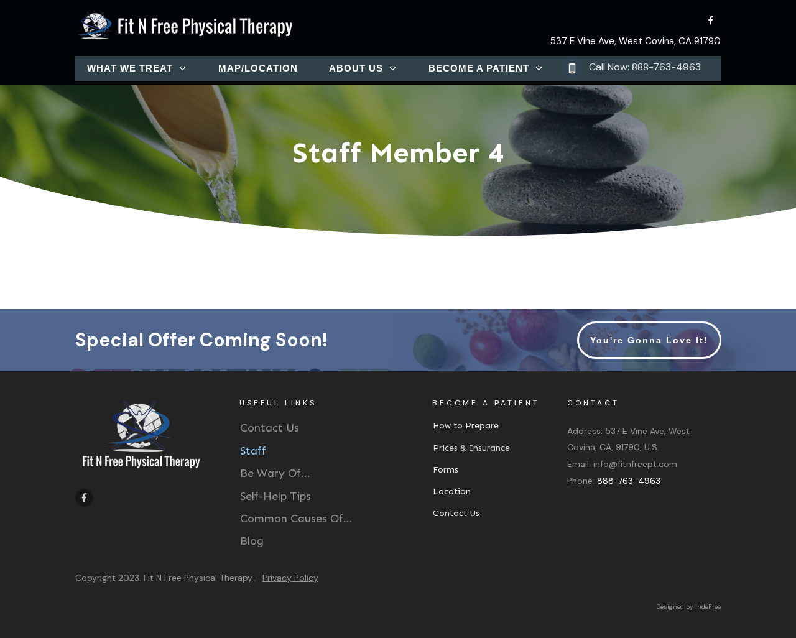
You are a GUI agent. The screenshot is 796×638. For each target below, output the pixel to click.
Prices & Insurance (471, 448)
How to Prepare (466, 425)
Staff (253, 451)
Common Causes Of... (296, 518)
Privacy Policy (290, 577)
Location (452, 491)
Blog (252, 541)
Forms (445, 470)
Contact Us (269, 428)
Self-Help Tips (275, 496)
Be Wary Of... (275, 473)
